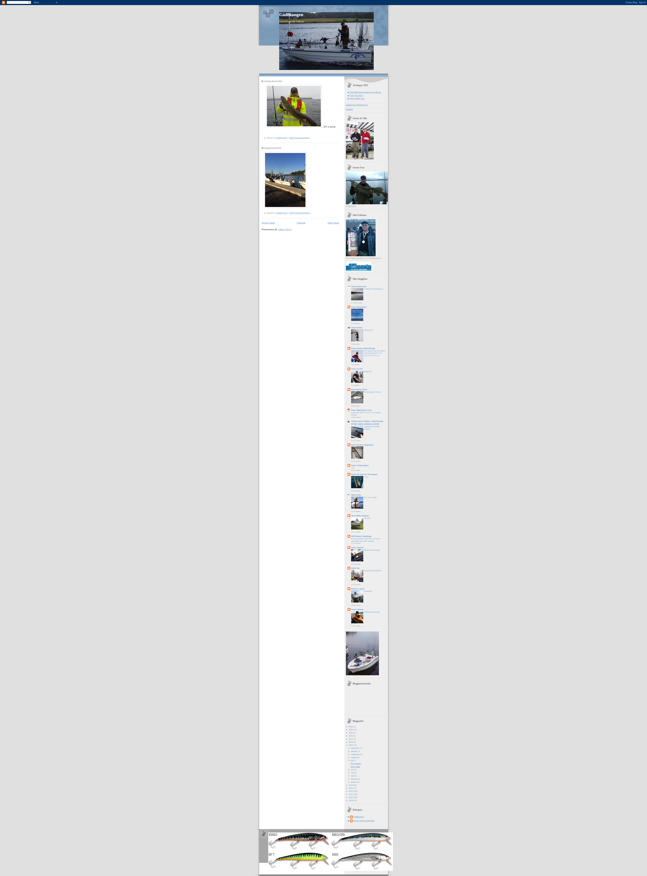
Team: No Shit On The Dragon (364, 474)
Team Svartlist (357, 548)
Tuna (366, 477)
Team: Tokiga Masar (360, 465)
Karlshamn (368, 591)
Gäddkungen (291, 14)
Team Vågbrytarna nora (361, 410)
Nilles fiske (356, 495)
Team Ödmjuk (357, 609)
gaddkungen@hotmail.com (357, 105)
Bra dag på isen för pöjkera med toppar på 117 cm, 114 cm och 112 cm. (374, 353)
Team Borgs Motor (359, 389)
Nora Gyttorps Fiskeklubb (364, 821)
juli (352, 760)
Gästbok (349, 109)
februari (354, 779)
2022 (351, 733)
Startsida (301, 223)
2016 (351, 742)
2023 (351, 730)
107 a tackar (356, 763)
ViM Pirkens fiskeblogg (361, 536)
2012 (351, 791)
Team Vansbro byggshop (362, 445)
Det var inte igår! (370, 497)
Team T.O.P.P (357, 369)
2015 (351, 745)
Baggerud (368, 371)
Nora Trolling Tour (357, 99)
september (355, 754)
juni (352, 770)
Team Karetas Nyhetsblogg (363, 348)
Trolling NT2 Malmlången (373, 289)
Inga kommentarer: (303, 138)
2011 (351, 794)
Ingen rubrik (355, 767)
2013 (351, 788)
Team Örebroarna (358, 286)
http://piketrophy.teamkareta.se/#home (365, 92)
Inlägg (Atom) (284, 229)
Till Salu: (367, 518)
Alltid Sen (355, 568)
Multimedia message (372, 550)
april (353, 776)
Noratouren (368, 330)
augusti (354, 757)
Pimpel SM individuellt (372, 571)
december (355, 748)
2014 (351, 785)
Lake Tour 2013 (356, 95)
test (352, 468)
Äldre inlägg (333, 223)
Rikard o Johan (358, 589)
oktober (354, 751)
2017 (351, 739)
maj (352, 773)
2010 (351, 797)
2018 (351, 736)
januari (354, 782)
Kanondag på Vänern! (373, 392)
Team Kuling (356, 328)
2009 (351, 800)
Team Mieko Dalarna (360, 516)
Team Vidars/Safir (358, 307)
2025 (351, 727)
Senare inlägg (268, 223)
